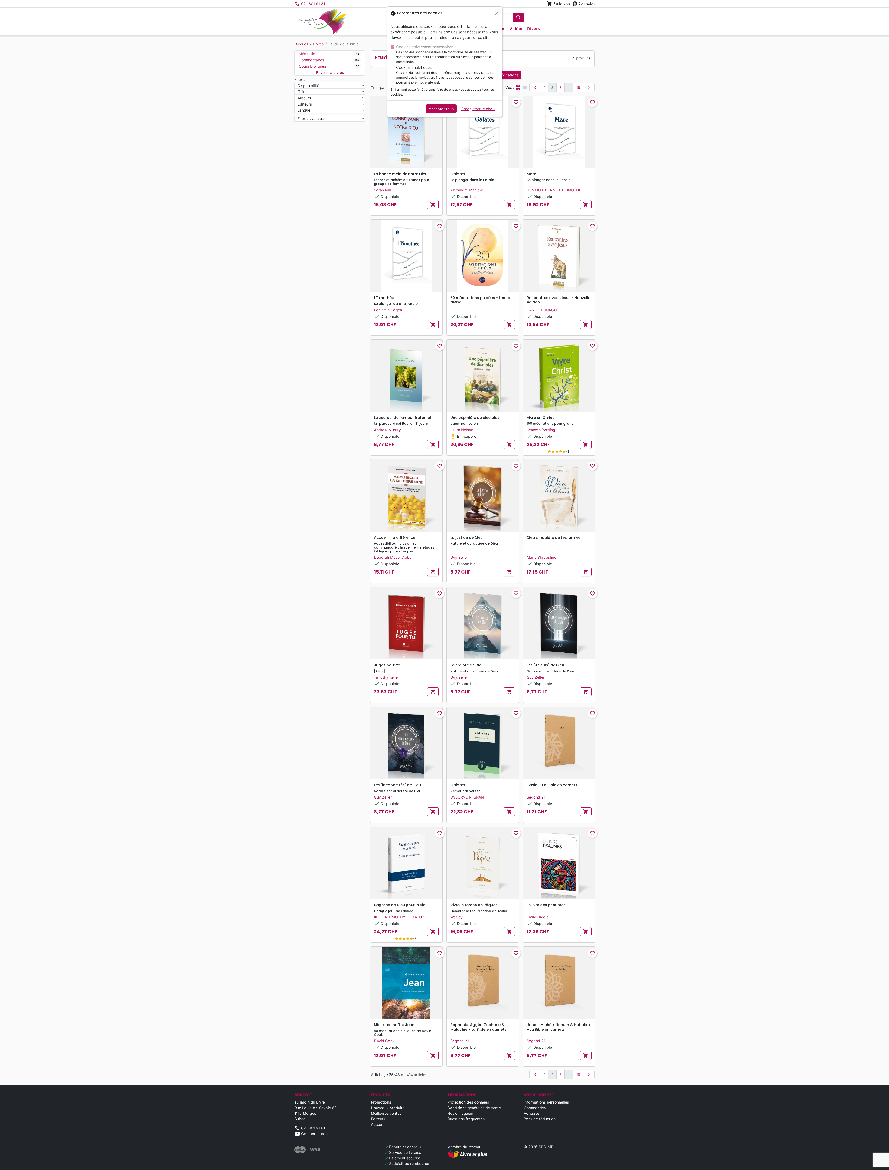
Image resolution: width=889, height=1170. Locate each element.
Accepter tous (441, 108)
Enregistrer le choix (478, 108)
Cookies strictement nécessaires (424, 46)
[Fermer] (496, 13)
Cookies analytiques (414, 67)
